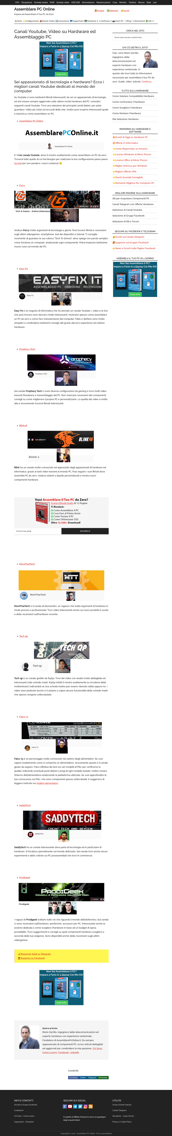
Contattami (18, 1110)
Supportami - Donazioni (24, 1122)
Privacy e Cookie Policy (122, 1122)
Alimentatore (88, 2)
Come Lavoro (49, 1052)
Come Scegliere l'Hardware (127, 107)
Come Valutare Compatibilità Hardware (133, 96)
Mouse (141, 2)
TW (80, 1106)
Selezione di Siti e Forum (125, 221)
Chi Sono (97, 1048)
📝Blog (127, 21)
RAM (52, 2)
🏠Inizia (18, 21)
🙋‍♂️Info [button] (149, 21)
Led (155, 2)
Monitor (123, 2)
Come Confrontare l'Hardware (128, 102)
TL (75, 1106)
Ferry (22, 185)
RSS (91, 1106)
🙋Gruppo (99, 10)
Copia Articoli (128, 1116)
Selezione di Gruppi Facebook (128, 215)
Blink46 (23, 425)
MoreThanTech (27, 564)
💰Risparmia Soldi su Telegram (34, 954)
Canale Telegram (119, 1110)
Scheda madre (41, 2)
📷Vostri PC (118, 21)
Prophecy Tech (27, 349)
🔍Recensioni (138, 21)
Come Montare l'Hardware (126, 113)
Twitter (83, 1078)
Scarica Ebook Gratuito (121, 1105)
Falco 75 (23, 716)
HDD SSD (75, 2)
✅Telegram (112, 10)
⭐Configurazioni (31, 21)
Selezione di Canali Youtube (127, 210)
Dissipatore (26, 2)
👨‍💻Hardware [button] (90, 21)
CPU (17, 2)
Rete (149, 2)
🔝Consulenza (62, 21)
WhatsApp (103, 1078)
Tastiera (132, 2)
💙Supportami (77, 21)
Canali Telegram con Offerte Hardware (133, 204)
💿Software (104, 21)
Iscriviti (18, 163)
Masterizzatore (103, 2)
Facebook (63, 1052)
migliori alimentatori (47, 783)
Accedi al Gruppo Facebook (25, 1105)
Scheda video (62, 2)
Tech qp (23, 636)
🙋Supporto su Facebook (31, 958)
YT (70, 1106)
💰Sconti (125, 10)
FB (65, 1106)
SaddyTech (25, 805)
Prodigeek (24, 877)
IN (85, 1106)
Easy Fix (23, 268)
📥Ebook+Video (47, 21)
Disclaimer (116, 1116)
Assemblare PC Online (34, 9)
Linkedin (74, 1052)
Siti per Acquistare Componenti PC (130, 198)
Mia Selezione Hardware (125, 119)
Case (115, 2)
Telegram (92, 1078)
